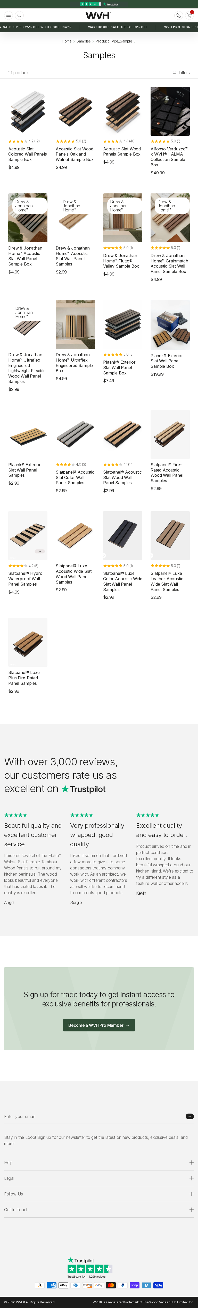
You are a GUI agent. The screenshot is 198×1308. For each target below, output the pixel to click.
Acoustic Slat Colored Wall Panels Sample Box (27, 154)
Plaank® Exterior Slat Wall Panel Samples (24, 470)
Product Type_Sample (114, 41)
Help (8, 1162)
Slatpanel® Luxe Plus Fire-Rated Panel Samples (24, 678)
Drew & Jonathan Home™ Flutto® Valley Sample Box (121, 261)
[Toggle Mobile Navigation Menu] (8, 15)
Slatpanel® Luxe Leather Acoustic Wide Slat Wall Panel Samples (167, 581)
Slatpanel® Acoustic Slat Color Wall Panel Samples (75, 477)
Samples (84, 41)
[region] (99, 4)
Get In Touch (16, 1209)
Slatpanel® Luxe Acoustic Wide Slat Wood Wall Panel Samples (74, 573)
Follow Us (13, 1193)
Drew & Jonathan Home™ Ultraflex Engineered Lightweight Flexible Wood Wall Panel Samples (27, 368)
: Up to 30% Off (117, 27)
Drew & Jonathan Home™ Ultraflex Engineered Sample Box (74, 362)
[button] (189, 15)
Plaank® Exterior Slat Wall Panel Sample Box (119, 367)
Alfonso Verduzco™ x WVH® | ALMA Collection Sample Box (169, 156)
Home (67, 41)
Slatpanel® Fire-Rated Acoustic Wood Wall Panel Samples (167, 472)
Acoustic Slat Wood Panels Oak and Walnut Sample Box (75, 154)
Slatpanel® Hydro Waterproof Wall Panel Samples (25, 579)
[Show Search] (19, 15)
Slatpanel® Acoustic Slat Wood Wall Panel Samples (122, 477)
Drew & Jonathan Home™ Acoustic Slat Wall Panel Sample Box (25, 256)
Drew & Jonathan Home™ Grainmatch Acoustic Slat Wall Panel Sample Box (169, 263)
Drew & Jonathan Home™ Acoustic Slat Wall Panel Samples (73, 256)
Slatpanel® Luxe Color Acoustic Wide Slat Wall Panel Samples (122, 581)
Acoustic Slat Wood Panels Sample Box (122, 151)
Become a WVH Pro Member (95, 1025)
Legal (9, 1178)
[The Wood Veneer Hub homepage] (98, 15)
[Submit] (190, 1116)
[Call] (178, 15)
